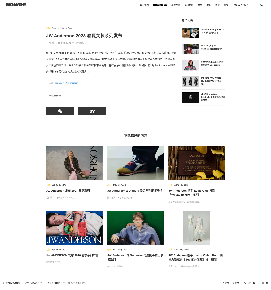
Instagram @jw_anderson (66, 83)
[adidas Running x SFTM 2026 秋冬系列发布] (190, 32)
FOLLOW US (240, 4)
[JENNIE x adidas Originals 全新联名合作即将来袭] (190, 97)
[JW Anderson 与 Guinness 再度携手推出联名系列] (135, 228)
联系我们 (237, 282)
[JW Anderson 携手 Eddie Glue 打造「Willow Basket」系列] (196, 163)
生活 (217, 4)
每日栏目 (189, 4)
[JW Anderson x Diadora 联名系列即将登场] (135, 163)
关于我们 (226, 282)
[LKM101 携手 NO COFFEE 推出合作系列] (190, 49)
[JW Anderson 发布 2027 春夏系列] (74, 163)
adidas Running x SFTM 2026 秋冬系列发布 (212, 31)
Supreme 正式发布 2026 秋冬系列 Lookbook (212, 63)
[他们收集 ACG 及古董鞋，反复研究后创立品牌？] (190, 81)
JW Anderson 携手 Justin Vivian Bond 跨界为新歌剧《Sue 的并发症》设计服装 (195, 257)
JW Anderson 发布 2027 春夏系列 (68, 191)
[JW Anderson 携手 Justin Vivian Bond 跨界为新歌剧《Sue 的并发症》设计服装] (196, 228)
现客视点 (175, 4)
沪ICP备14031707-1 (34, 282)
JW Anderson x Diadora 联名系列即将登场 (134, 191)
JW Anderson (55, 95)
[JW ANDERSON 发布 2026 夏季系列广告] (74, 228)
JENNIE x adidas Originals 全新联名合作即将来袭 (213, 96)
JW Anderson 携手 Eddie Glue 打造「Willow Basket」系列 (191, 193)
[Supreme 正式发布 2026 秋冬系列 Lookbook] (190, 65)
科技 (226, 4)
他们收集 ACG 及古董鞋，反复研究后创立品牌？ (211, 80)
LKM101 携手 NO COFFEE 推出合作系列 (211, 47)
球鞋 (209, 4)
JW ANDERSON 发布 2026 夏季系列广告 (72, 255)
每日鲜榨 (144, 4)
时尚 (200, 4)
